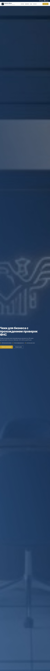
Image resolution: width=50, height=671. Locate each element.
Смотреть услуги (18, 346)
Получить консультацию (6, 346)
